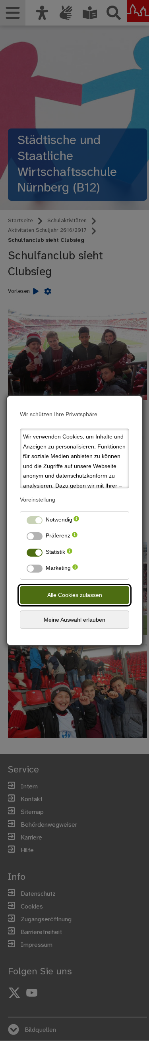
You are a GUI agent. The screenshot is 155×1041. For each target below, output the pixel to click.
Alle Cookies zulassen (74, 595)
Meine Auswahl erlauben (74, 619)
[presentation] (76, 521)
